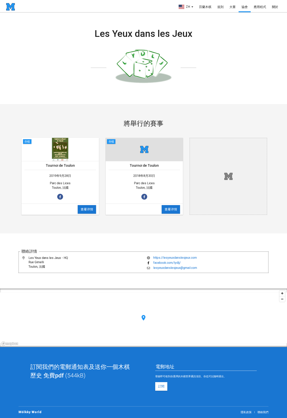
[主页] (10, 7)
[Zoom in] (282, 293)
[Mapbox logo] (9, 343)
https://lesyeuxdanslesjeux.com (175, 257)
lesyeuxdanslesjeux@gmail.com (175, 268)
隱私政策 (246, 412)
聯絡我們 (263, 412)
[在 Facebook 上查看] (60, 197)
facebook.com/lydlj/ (167, 263)
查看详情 (87, 209)
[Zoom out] (282, 299)
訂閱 (161, 386)
